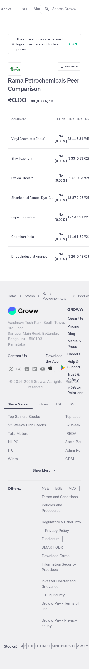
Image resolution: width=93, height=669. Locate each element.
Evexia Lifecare (22, 178)
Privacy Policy (57, 530)
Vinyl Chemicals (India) (28, 138)
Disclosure (51, 538)
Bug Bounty (55, 595)
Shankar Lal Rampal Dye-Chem (32, 197)
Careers (73, 354)
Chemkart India (22, 236)
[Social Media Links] (11, 369)
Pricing (73, 326)
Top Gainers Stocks (24, 416)
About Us (75, 318)
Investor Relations (75, 390)
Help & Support (73, 364)
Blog (71, 333)
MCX (72, 488)
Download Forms (56, 555)
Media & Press (74, 343)
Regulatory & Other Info (61, 522)
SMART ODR (52, 547)
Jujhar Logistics (23, 217)
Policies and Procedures (52, 507)
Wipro (13, 458)
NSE (45, 488)
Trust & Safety (73, 377)
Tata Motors (18, 433)
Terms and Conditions (60, 496)
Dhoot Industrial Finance (29, 256)
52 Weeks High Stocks (27, 425)
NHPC (13, 441)
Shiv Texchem (21, 158)
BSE (58, 488)
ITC (11, 450)
